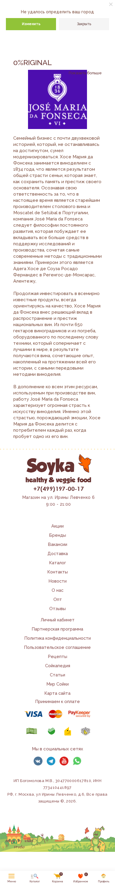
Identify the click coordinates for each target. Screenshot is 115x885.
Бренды (57, 535)
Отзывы (57, 608)
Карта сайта (57, 693)
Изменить (31, 24)
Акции (57, 525)
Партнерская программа (57, 628)
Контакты (57, 571)
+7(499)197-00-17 (58, 488)
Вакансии (57, 544)
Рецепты (57, 656)
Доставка (57, 553)
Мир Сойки (58, 683)
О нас (57, 590)
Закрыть (84, 24)
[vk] (38, 761)
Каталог (57, 562)
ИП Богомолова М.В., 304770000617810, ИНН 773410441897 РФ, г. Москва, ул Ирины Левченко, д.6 (54, 787)
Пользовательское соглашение (57, 647)
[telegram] (51, 761)
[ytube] (64, 761)
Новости (58, 580)
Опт (57, 599)
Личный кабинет (58, 619)
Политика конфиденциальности (57, 638)
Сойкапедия (57, 665)
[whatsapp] (77, 761)
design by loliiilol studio (19, 844)
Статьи (57, 674)
